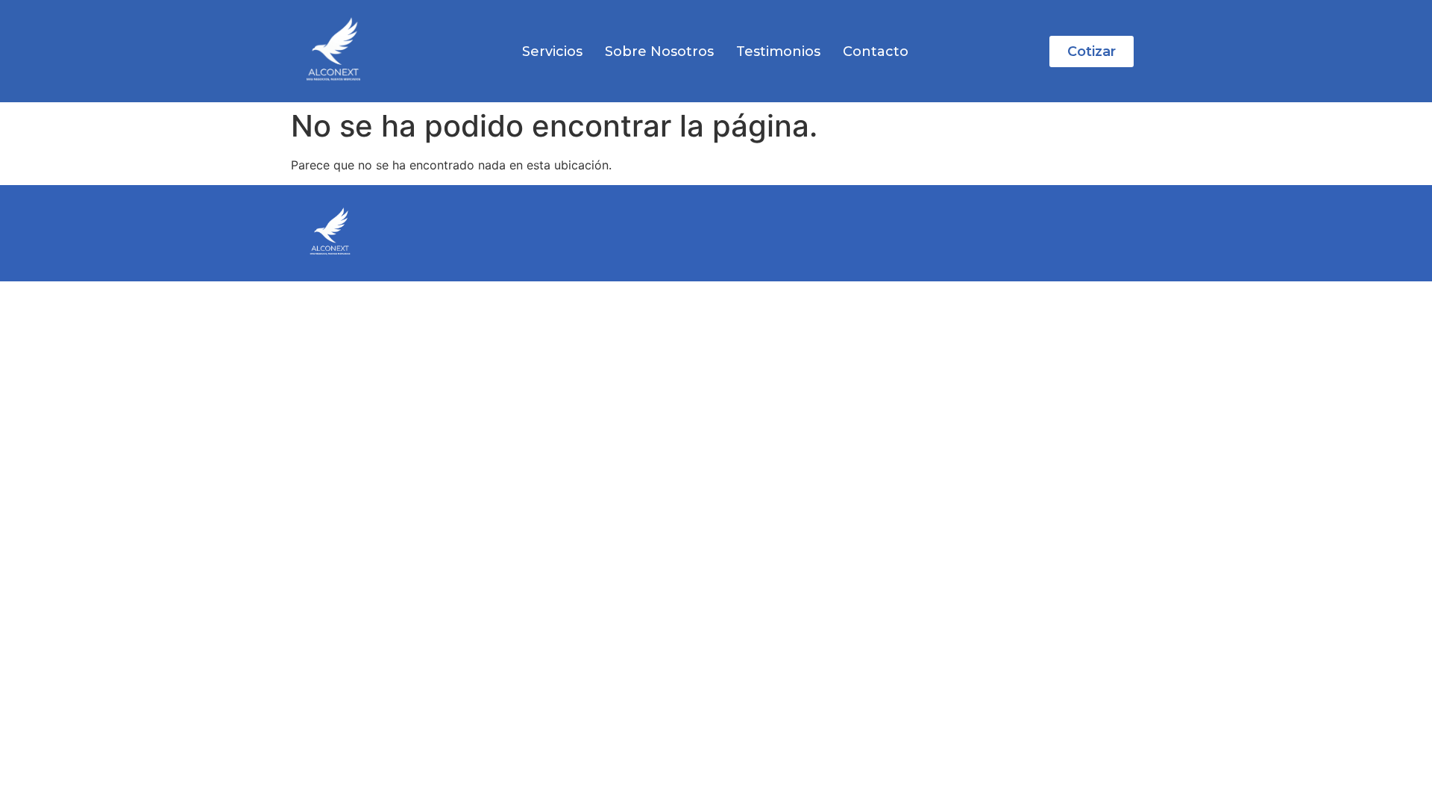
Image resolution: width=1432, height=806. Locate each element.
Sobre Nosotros (659, 51)
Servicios (552, 51)
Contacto (875, 51)
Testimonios (778, 51)
